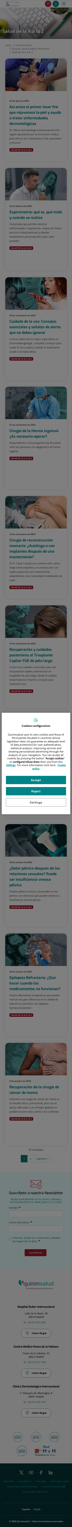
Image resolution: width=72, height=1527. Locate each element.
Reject (36, 791)
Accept (36, 780)
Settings (36, 802)
